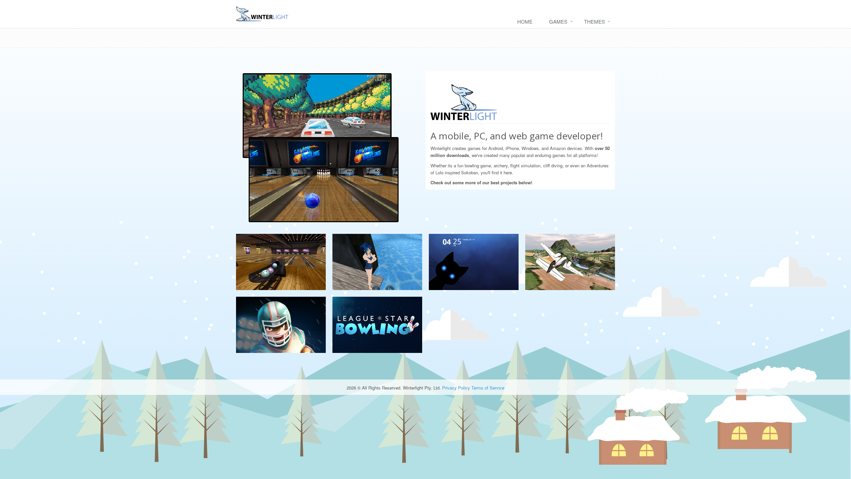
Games (558, 21)
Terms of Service (487, 388)
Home (525, 21)
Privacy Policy (456, 388)
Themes (594, 21)
